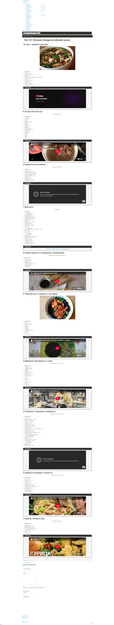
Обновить (25, 592)
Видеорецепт (28, 87)
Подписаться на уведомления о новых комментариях (33, 587)
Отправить (26, 596)
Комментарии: (28, 563)
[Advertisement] (57, 607)
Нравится (26, 560)
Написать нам (25, 615)
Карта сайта (24, 618)
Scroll (1, 624)
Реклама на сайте (25, 616)
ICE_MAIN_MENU (25, 0)
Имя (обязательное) (27, 568)
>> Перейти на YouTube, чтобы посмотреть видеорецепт (57, 249)
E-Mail (24, 573)
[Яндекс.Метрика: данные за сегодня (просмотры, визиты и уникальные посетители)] (26, 621)
